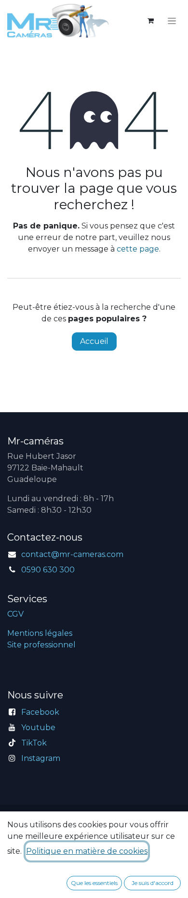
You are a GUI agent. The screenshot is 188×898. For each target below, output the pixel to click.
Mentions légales (39, 633)
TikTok (34, 742)
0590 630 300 (48, 569)
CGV (15, 614)
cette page (138, 248)
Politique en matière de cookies (87, 851)
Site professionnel (41, 644)
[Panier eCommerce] (150, 20)
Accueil (94, 341)
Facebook (40, 712)
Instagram (40, 758)
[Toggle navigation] (172, 21)
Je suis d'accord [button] (153, 882)
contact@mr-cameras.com (72, 554)
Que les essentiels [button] (94, 882)
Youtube (38, 727)
